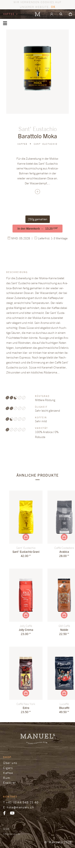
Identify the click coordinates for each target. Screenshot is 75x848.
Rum (6, 777)
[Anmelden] (51, 14)
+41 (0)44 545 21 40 (22, 802)
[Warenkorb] (70, 14)
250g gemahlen (37, 219)
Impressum (11, 834)
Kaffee (9, 14)
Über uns (10, 763)
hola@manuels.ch (20, 807)
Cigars (8, 768)
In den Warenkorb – (38, 228)
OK (53, 7)
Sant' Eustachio (46, 144)
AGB (6, 829)
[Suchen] (61, 14)
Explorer (9, 782)
